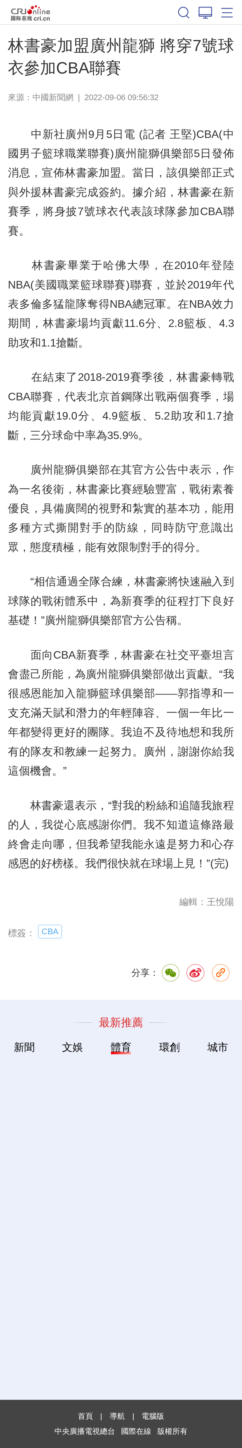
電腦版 (152, 1416)
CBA (50, 931)
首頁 (85, 1416)
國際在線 (30, 12)
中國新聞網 (52, 97)
